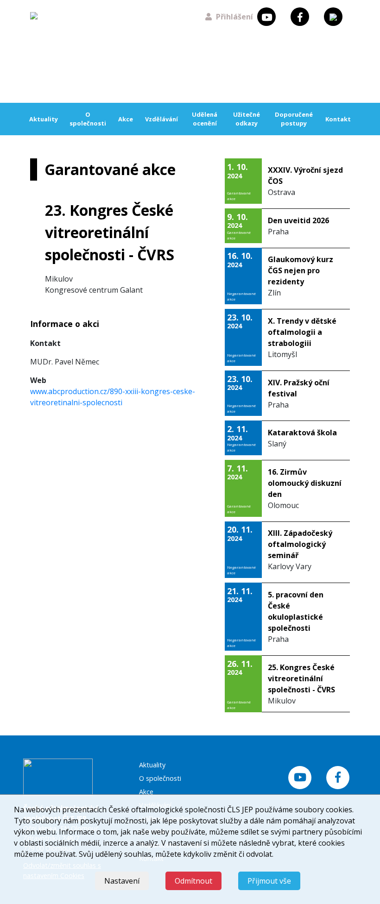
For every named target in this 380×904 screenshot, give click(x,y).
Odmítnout (193, 881)
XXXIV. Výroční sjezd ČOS (305, 175)
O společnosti (88, 118)
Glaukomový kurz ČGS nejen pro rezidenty (300, 270)
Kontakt (338, 119)
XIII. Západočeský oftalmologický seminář (300, 544)
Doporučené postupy (294, 118)
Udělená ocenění (204, 118)
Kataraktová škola (302, 432)
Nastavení (121, 881)
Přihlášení (234, 17)
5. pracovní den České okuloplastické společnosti (295, 611)
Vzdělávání (161, 119)
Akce (125, 119)
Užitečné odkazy (246, 118)
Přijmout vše (269, 881)
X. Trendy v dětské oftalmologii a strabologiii (302, 332)
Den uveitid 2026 (298, 220)
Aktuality (43, 119)
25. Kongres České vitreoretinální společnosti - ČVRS (301, 678)
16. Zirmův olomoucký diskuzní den (305, 483)
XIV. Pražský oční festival (298, 388)
